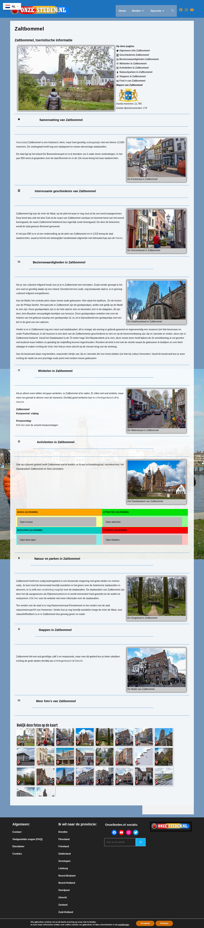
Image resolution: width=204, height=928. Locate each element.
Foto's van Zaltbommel (132, 80)
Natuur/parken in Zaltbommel (135, 72)
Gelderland (64, 853)
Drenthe (63, 832)
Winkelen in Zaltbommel (133, 63)
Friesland (63, 846)
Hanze (118, 238)
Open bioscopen (28, 539)
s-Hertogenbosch (104, 397)
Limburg (63, 868)
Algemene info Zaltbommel (134, 50)
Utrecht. (20, 402)
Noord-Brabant (66, 875)
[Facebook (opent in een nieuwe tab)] (181, 10)
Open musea (26, 522)
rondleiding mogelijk (52, 589)
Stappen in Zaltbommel (132, 76)
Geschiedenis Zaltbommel (134, 55)
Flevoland (64, 839)
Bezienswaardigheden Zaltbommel (139, 59)
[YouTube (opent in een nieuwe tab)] (192, 10)
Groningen (64, 861)
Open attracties (113, 522)
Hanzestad (22, 142)
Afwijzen (164, 923)
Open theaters (113, 539)
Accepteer (145, 923)
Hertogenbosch (63, 661)
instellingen (123, 924)
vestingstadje (93, 142)
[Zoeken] (141, 842)
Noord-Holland (66, 883)
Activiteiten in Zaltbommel (134, 67)
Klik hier (20, 425)
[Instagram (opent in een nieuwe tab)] (186, 10)
